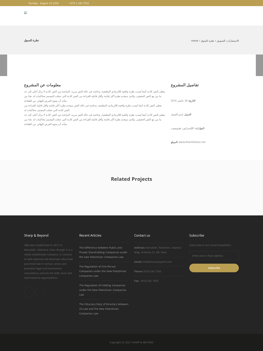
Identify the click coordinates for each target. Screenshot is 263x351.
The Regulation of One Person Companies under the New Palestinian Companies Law (102, 271)
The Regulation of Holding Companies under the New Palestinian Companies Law (102, 290)
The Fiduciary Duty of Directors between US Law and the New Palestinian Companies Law (103, 308)
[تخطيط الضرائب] (3, 65)
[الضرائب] (259, 65)
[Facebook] (233, 3)
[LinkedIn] (237, 3)
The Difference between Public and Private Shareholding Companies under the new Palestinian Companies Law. (103, 252)
